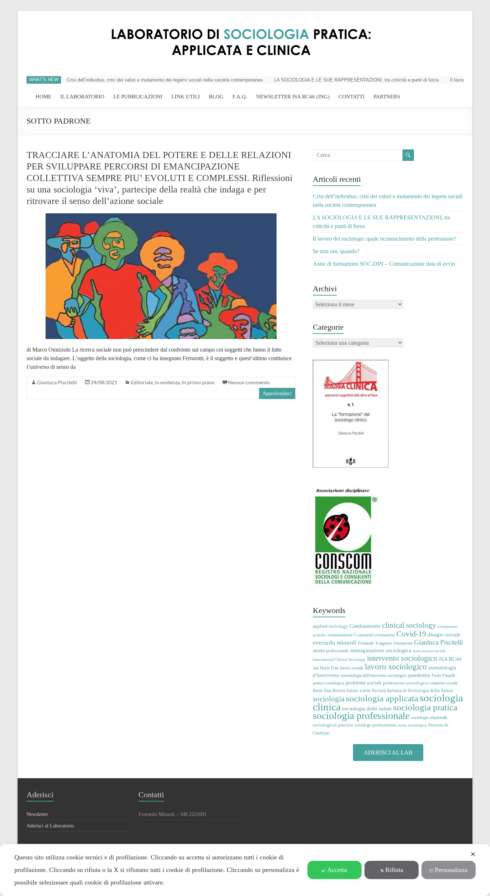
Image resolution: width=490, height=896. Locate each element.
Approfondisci (277, 393)
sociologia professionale (361, 715)
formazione (403, 643)
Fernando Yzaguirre (375, 643)
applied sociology (330, 626)
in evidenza (167, 382)
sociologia (328, 699)
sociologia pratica (425, 707)
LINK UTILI (185, 96)
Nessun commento (249, 382)
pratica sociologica (328, 683)
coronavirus (385, 634)
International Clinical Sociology (339, 659)
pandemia (419, 675)
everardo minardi (335, 642)
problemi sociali (363, 682)
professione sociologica (406, 683)
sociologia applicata (382, 698)
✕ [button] (473, 854)
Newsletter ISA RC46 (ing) (293, 96)
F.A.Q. (239, 96)
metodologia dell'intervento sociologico (374, 675)
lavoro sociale (351, 667)
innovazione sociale (429, 651)
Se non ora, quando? (336, 251)
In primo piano (198, 382)
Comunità (363, 634)
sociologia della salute (367, 708)
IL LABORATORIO (82, 96)
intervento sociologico (402, 658)
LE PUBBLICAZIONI (137, 96)
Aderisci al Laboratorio (50, 825)
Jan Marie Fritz (326, 667)
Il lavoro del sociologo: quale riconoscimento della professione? (384, 239)
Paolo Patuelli (443, 675)
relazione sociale (444, 683)
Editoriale (142, 382)
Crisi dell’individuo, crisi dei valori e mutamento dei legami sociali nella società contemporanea (165, 80)
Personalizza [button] (451, 869)
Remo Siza (322, 690)
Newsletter (37, 814)
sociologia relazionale (429, 717)
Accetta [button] (337, 869)
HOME (43, 96)
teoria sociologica (412, 725)
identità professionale (331, 650)
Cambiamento (365, 626)
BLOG (216, 96)
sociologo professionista (375, 725)
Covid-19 (411, 633)
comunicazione (340, 634)
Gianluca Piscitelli (57, 382)
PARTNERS (386, 96)
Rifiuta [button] (394, 869)
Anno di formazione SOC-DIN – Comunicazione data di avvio (384, 264)
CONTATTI (351, 96)
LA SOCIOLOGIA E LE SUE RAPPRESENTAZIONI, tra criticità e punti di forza (356, 80)
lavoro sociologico (396, 666)
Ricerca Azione (345, 690)
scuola (364, 690)
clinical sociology (409, 625)
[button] (388, 752)
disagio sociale (444, 634)
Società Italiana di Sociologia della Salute (412, 690)
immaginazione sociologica (380, 650)
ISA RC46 (450, 659)
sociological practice (333, 725)
